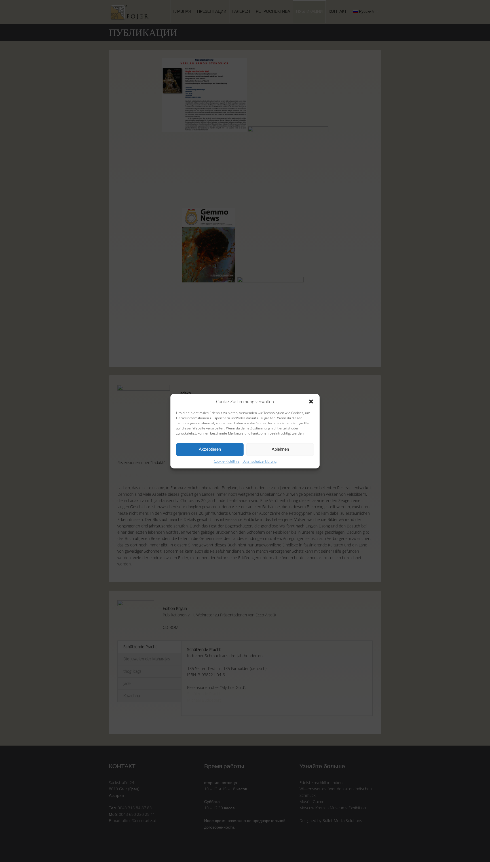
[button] (311, 401)
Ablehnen (280, 449)
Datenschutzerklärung (259, 461)
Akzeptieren (210, 449)
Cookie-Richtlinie (227, 461)
